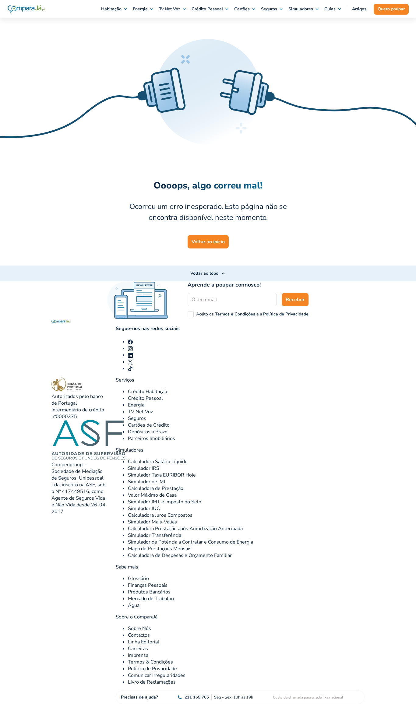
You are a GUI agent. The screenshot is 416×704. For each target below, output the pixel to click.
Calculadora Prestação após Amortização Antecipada (185, 528)
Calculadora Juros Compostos (160, 515)
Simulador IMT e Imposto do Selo (164, 501)
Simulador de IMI (146, 481)
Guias (330, 9)
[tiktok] (130, 368)
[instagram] (130, 348)
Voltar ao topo (204, 273)
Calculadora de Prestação (155, 488)
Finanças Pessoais (147, 585)
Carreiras (138, 648)
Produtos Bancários (149, 592)
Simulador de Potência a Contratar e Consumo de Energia (190, 542)
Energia (140, 9)
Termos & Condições (150, 662)
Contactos (139, 635)
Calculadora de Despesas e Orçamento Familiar (180, 555)
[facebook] (130, 341)
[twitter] (130, 361)
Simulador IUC (144, 508)
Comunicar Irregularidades (156, 675)
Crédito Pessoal (207, 9)
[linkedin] (130, 355)
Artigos (359, 9)
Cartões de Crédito (149, 425)
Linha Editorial (143, 642)
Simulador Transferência (154, 535)
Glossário (138, 578)
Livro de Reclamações (152, 682)
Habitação (111, 9)
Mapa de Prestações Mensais (160, 548)
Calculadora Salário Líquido (158, 461)
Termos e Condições (235, 314)
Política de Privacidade (285, 314)
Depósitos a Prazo (147, 431)
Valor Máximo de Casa (152, 495)
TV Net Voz (140, 411)
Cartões (242, 9)
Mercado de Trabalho (151, 598)
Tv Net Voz (169, 9)
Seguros (269, 9)
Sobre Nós (139, 628)
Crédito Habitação (147, 391)
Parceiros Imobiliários (151, 438)
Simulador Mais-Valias (152, 522)
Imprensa (138, 655)
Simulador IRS (143, 468)
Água (133, 605)
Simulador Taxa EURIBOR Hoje (162, 475)
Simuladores (300, 9)
